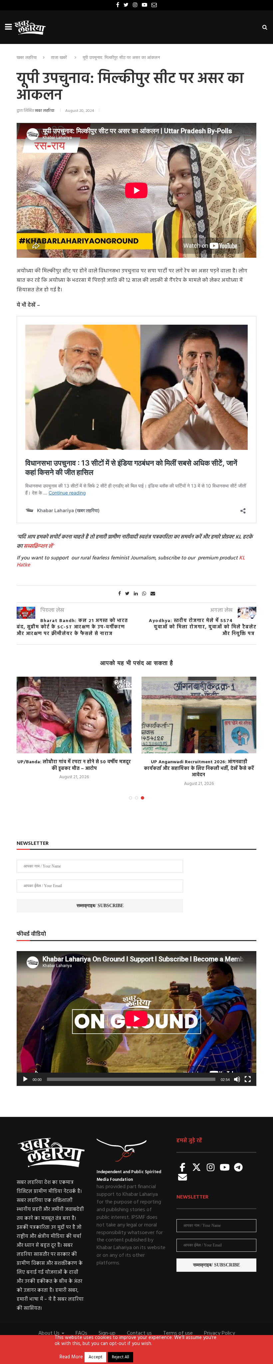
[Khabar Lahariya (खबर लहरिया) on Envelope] (182, 1178)
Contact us (139, 1333)
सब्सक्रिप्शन (35, 546)
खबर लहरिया (27, 57)
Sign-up (107, 1333)
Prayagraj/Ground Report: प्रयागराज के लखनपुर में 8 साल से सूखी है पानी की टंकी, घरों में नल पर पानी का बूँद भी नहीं (78, 768)
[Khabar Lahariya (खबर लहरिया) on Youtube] (224, 1168)
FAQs (81, 1333)
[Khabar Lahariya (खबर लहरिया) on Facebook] (182, 1168)
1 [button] (130, 798)
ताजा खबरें (59, 57)
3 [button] (142, 798)
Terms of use (178, 1333)
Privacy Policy (219, 1333)
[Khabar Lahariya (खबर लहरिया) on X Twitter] (196, 1168)
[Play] (25, 1079)
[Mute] (237, 1079)
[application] (136, 1018)
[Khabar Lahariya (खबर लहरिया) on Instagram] (210, 1168)
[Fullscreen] (247, 1079)
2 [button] (136, 798)
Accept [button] (95, 1357)
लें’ (50, 546)
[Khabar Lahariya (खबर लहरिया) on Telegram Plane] (238, 1168)
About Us (49, 1333)
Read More (71, 1357)
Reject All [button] (120, 1357)
